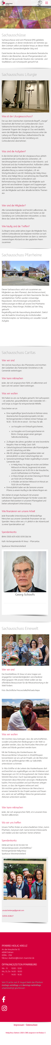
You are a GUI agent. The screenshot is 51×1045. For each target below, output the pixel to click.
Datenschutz (31, 1024)
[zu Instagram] (34, 3)
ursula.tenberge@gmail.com (13, 910)
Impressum (19, 1024)
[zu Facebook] (12, 3)
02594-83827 (8, 916)
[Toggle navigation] (46, 3)
